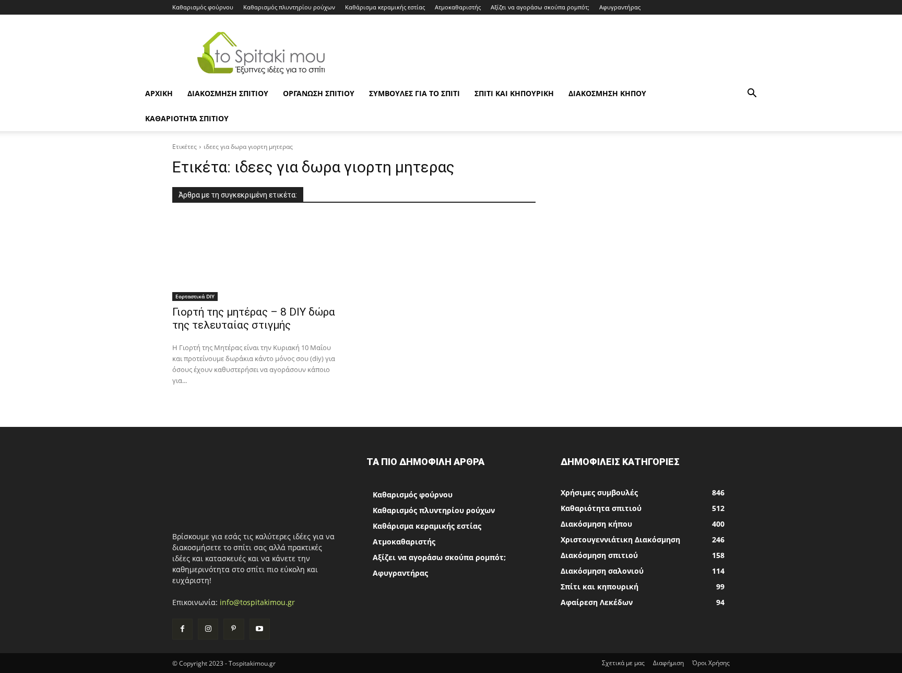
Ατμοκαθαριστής (458, 7)
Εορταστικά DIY (195, 296)
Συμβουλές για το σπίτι (414, 93)
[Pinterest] (233, 629)
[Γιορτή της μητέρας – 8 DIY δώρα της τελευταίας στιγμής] (256, 258)
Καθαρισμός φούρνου (202, 7)
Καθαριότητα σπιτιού (187, 118)
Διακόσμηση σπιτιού (227, 93)
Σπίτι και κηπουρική (514, 93)
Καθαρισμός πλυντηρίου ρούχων (289, 7)
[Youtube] (260, 629)
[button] (751, 94)
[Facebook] (182, 629)
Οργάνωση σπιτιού (318, 93)
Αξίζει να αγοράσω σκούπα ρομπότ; (540, 7)
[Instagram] (208, 629)
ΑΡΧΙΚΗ (159, 93)
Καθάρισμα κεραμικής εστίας (385, 7)
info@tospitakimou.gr (257, 602)
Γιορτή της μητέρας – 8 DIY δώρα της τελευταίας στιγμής (253, 318)
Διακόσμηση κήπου (607, 93)
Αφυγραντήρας (619, 7)
